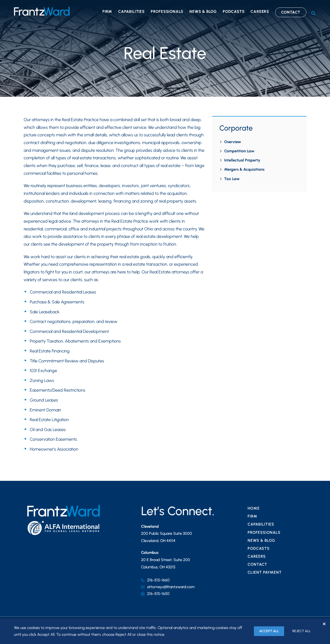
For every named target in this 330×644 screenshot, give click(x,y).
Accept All (269, 631)
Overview (232, 141)
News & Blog (203, 11)
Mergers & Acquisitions (244, 169)
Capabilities (131, 11)
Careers (260, 11)
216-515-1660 (158, 580)
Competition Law (239, 151)
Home (254, 508)
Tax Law (232, 178)
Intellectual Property (242, 160)
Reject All (301, 631)
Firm (107, 11)
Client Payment (265, 572)
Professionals (167, 11)
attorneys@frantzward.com (170, 587)
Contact (291, 12)
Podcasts (233, 11)
